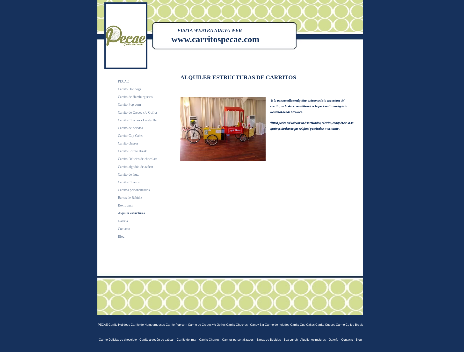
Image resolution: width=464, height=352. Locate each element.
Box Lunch (125, 205)
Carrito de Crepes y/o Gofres (137, 112)
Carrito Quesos (128, 143)
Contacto (124, 229)
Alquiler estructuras (131, 213)
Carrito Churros (128, 182)
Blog (121, 236)
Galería (123, 221)
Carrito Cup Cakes (130, 136)
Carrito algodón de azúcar (135, 167)
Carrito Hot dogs (129, 89)
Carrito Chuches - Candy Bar (138, 120)
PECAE (123, 81)
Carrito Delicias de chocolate (137, 159)
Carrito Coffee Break (132, 151)
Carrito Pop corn (129, 104)
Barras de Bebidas (130, 198)
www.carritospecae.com (215, 39)
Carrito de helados (130, 128)
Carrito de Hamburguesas (135, 97)
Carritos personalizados (134, 190)
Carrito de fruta (128, 174)
